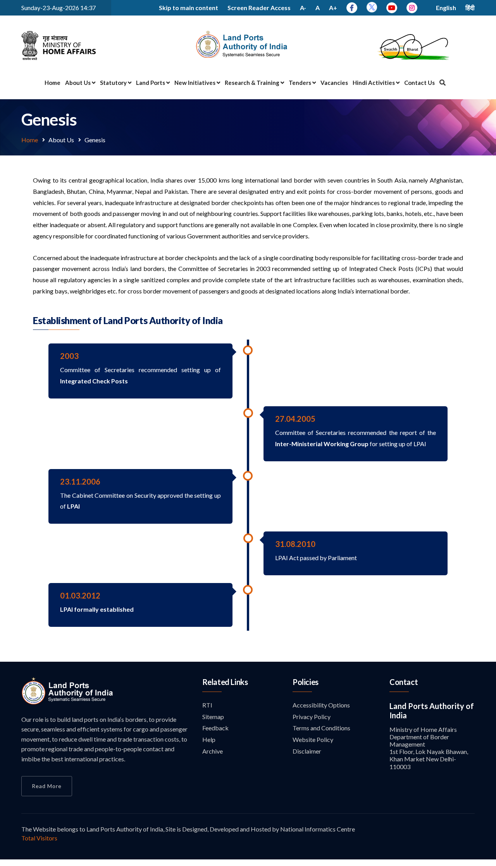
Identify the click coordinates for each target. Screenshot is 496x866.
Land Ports (151, 82)
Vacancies (334, 82)
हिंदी (470, 7)
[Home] (67, 702)
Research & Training (253, 82)
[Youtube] (391, 7)
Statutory (114, 82)
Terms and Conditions (321, 727)
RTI (207, 705)
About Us (78, 82)
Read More (47, 786)
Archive (212, 751)
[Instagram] (411, 7)
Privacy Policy (312, 716)
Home (52, 82)
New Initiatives (195, 82)
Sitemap (213, 716)
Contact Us (419, 82)
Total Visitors (39, 838)
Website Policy (313, 739)
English (446, 7)
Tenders (300, 82)
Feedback (215, 727)
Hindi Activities (374, 82)
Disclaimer (307, 751)
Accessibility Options (321, 705)
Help (208, 739)
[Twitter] (372, 10)
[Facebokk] (351, 7)
